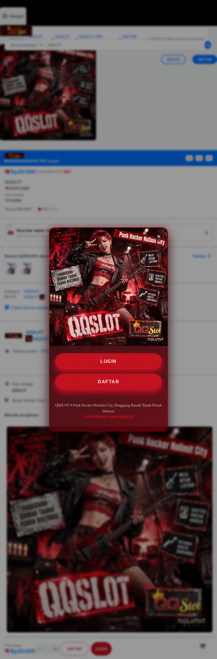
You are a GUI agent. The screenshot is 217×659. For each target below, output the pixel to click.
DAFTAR (108, 381)
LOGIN (108, 361)
